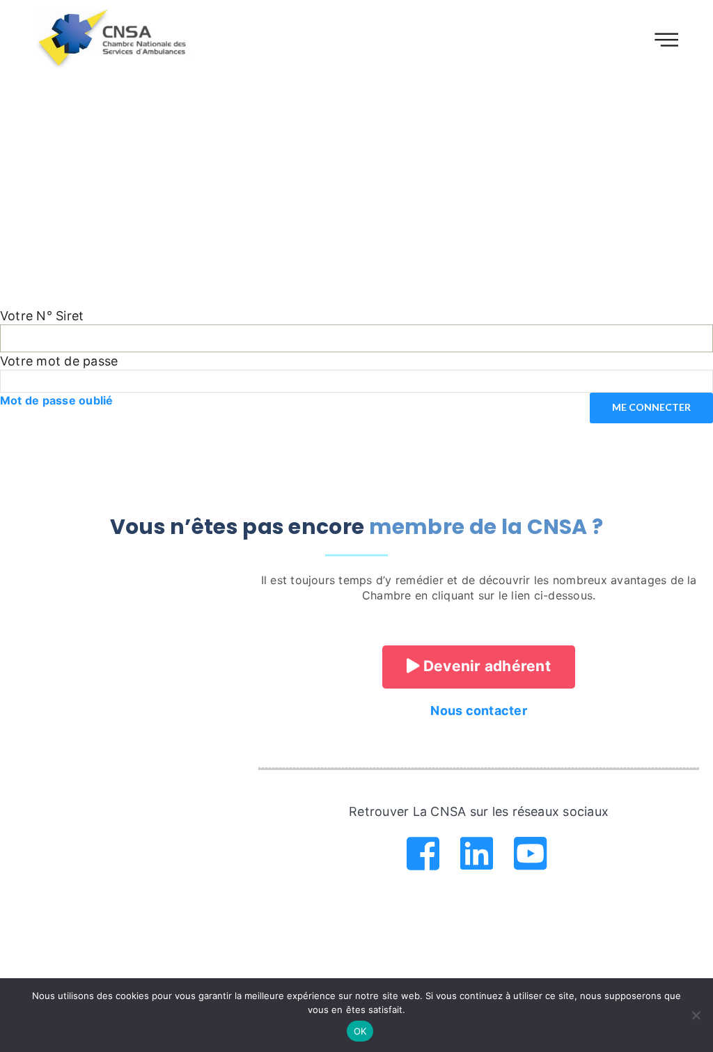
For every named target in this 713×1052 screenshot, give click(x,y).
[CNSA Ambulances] (114, 38)
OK (360, 1031)
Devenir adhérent (485, 666)
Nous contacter (478, 710)
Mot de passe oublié (56, 400)
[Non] (696, 1015)
